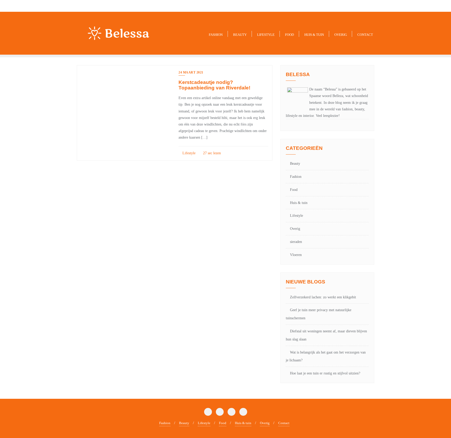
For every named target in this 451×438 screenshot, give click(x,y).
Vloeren (296, 255)
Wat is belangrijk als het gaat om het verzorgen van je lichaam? (326, 356)
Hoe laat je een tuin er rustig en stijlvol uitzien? (325, 373)
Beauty (295, 164)
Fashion (295, 177)
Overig (295, 229)
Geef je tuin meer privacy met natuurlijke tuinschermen (318, 314)
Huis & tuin (298, 203)
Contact (283, 423)
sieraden (296, 242)
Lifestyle (188, 153)
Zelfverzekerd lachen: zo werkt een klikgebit (323, 297)
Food (294, 190)
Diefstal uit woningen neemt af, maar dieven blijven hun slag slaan (326, 335)
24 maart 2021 (191, 72)
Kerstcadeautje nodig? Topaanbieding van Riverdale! (214, 84)
